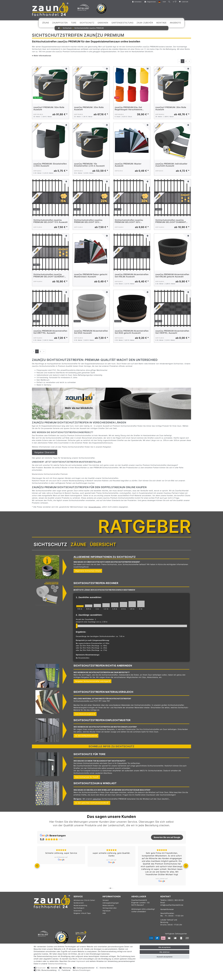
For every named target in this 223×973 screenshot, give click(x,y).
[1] (97, 605)
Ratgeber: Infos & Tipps (82, 913)
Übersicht (103, 544)
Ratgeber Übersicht (44, 452)
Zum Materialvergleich (84, 714)
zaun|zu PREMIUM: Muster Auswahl (128, 165)
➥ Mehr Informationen (41, 56)
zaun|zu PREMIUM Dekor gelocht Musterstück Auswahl (90, 275)
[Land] (159, 2)
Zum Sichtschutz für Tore (85, 777)
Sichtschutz (87, 23)
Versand (106, 900)
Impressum (107, 911)
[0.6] (80, 606)
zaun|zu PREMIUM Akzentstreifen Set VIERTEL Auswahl (172, 332)
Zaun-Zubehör (145, 23)
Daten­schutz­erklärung (57, 964)
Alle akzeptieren (164, 947)
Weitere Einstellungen (81, 970)
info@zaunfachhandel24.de (171, 905)
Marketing (67, 968)
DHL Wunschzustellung (47, 970)
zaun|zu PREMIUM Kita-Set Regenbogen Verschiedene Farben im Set (128, 108)
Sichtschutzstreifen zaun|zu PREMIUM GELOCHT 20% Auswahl (88, 221)
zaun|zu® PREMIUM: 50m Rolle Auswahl (48, 108)
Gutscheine (78, 911)
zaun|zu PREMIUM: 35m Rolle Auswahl (89, 108)
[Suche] (169, 2)
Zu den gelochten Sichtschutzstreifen (91, 803)
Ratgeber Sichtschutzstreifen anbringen (92, 681)
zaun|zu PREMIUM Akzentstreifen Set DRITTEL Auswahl (50, 332)
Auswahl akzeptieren (164, 957)
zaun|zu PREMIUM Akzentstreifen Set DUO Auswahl (91, 332)
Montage (161, 23)
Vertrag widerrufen (110, 908)
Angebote (175, 23)
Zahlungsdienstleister (86, 968)
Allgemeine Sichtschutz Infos (87, 571)
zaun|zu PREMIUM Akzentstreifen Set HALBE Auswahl (132, 275)
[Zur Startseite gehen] (59, 28)
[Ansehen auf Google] (61, 862)
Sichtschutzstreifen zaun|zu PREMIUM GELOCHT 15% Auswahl (50, 221)
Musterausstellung (80, 905)
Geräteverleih (79, 903)
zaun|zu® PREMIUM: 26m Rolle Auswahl (170, 108)
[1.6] (123, 604)
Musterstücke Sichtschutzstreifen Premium (50, 474)
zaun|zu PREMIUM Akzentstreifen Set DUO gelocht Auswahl (132, 332)
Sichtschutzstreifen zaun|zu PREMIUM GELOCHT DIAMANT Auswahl (170, 221)
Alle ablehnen (164, 952)
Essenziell (41, 968)
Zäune (45, 23)
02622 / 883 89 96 (176, 900)
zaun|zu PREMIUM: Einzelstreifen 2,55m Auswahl (50, 165)
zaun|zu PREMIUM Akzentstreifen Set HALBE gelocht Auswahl (172, 275)
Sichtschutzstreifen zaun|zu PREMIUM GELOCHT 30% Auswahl (129, 221)
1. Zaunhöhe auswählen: (89, 597)
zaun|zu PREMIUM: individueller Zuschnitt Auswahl (171, 165)
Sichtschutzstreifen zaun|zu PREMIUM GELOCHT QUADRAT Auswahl (48, 275)
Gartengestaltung (122, 23)
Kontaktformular (167, 909)
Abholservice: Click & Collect (84, 900)
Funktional (66, 970)
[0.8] (89, 605)
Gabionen (103, 23)
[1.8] (132, 604)
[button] (37, 865)
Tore (73, 23)
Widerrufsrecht (108, 905)
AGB (104, 913)
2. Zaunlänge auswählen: (89, 615)
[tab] (50, 544)
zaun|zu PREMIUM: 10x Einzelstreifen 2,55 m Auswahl (89, 165)
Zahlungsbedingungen (111, 903)
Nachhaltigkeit (79, 908)
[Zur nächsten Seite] (189, 61)
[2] (141, 604)
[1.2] (106, 605)
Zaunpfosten (60, 23)
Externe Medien (106, 968)
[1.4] (115, 604)
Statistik (54, 968)
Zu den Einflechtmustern (85, 736)
